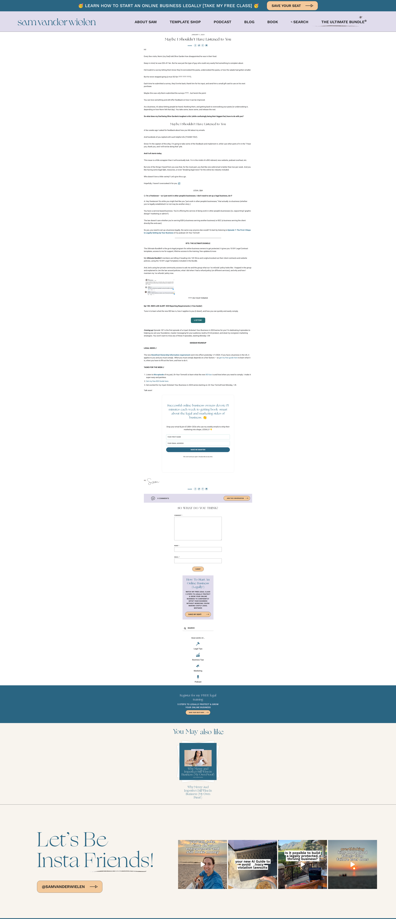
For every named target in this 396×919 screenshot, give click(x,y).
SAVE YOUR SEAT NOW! (196, 712)
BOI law (209, 374)
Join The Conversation (235, 498)
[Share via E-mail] (206, 45)
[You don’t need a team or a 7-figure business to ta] (202, 864)
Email (177, 557)
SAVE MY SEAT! (194, 614)
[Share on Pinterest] (202, 45)
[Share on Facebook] (195, 45)
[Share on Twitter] (199, 45)
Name (176, 546)
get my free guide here (228, 357)
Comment (178, 515)
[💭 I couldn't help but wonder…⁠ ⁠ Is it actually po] (302, 864)
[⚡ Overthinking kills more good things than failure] (352, 864)
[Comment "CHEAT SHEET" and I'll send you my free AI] (252, 864)
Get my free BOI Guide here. (157, 381)
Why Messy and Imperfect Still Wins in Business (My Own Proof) (198, 792)
